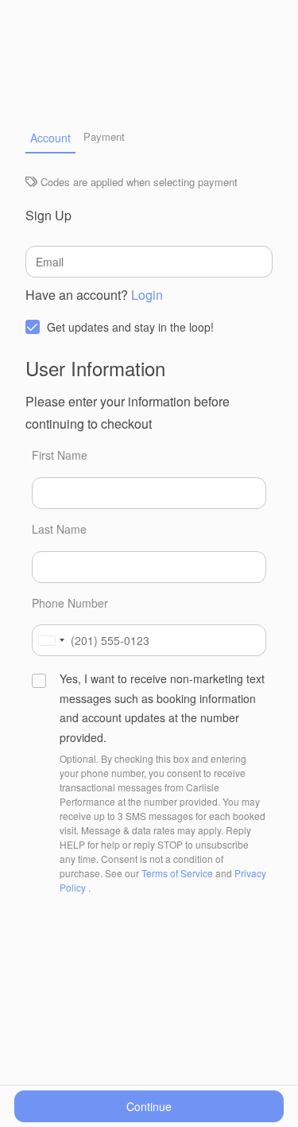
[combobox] (51, 640)
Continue (149, 1106)
